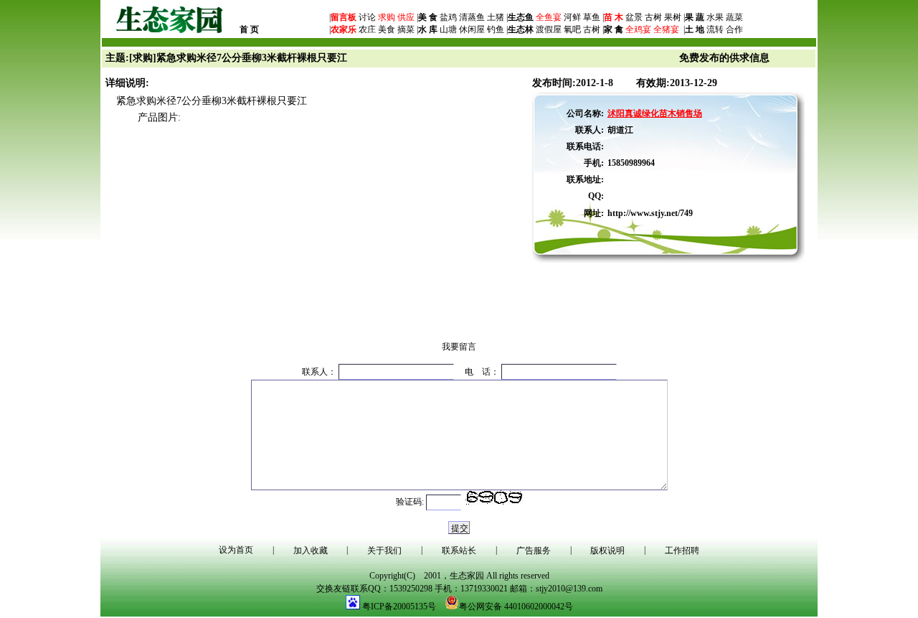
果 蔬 (694, 17)
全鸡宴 (638, 29)
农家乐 (343, 29)
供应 (405, 17)
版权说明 (607, 551)
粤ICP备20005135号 (399, 606)
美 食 (427, 17)
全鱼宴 (549, 17)
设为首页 (236, 550)
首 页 (249, 29)
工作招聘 (682, 551)
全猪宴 (666, 29)
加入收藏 (310, 551)
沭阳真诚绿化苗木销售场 (654, 113)
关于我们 (384, 551)
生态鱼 (521, 17)
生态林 (521, 29)
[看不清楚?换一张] (494, 497)
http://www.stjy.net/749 (650, 213)
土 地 (694, 29)
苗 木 (613, 17)
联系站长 (459, 551)
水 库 (427, 29)
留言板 (343, 17)
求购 (385, 17)
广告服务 (533, 551)
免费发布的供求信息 (724, 57)
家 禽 (613, 29)
